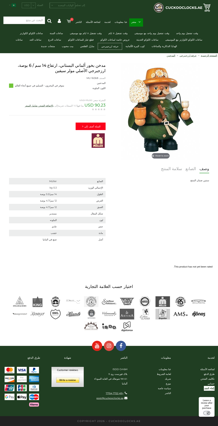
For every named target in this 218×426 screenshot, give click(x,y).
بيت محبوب (67, 46)
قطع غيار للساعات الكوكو (81, 39)
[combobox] (62, 5)
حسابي (211, 383)
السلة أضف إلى (92, 126)
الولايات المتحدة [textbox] (66, 5)
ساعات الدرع (54, 39)
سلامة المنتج (171, 168)
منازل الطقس (87, 46)
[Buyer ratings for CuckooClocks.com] (67, 378)
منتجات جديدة (48, 46)
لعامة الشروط (164, 374)
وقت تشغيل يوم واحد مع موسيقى (151, 33)
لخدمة (107, 22)
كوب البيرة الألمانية (135, 46)
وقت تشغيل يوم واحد (187, 33)
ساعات (19, 39)
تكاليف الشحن (207, 378)
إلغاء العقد (209, 388)
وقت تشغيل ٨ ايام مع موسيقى (86, 33)
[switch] (206, 413)
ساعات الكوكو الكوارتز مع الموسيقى (184, 39)
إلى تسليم (80, 5)
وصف (204, 168)
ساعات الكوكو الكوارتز (31, 33)
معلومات (166, 357)
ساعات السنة (56, 33)
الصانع (190, 168)
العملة (40, 5)
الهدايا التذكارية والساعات (164, 46)
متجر (133, 22)
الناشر (79, 22)
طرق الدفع (209, 374)
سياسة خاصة (164, 388)
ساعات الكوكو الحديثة (147, 39)
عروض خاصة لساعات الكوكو (115, 39)
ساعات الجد (35, 39)
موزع (168, 383)
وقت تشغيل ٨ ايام (117, 33)
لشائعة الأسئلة (93, 22)
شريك (168, 378)
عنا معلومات (121, 22)
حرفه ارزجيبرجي (110, 46)
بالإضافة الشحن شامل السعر (39, 105)
